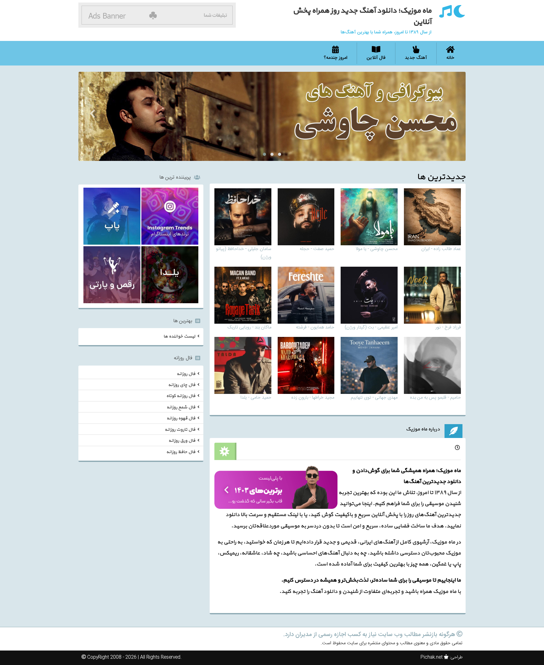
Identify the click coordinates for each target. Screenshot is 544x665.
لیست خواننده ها (179, 336)
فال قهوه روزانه (181, 418)
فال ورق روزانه (181, 440)
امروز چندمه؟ (335, 58)
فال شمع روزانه (181, 407)
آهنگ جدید (416, 58)
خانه (450, 58)
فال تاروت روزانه (180, 429)
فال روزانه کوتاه (180, 396)
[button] (279, 154)
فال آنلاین (376, 58)
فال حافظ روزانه (180, 452)
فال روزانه (186, 373)
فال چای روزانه (181, 385)
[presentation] (451, 115)
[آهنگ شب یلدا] (169, 275)
